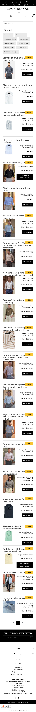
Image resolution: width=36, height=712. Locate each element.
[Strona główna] (18, 8)
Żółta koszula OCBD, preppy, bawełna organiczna (16, 550)
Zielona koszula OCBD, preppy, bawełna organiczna (17, 527)
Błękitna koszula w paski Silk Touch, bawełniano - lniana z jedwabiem (15, 416)
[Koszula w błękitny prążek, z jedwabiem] (9, 607)
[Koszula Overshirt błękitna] (9, 583)
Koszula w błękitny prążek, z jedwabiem (15, 599)
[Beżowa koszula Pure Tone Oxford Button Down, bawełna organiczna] (9, 258)
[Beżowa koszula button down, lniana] (9, 456)
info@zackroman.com (18, 672)
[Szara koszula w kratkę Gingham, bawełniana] (9, 70)
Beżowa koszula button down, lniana (16, 445)
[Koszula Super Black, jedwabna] (9, 173)
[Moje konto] (25, 16)
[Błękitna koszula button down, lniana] (9, 201)
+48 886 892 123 (18, 687)
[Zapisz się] (31, 637)
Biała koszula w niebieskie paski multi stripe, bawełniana (17, 113)
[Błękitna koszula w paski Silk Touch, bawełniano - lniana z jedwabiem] (9, 429)
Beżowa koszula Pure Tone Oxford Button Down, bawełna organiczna (17, 245)
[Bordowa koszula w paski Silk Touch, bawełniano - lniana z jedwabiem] (9, 370)
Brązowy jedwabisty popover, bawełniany (16, 301)
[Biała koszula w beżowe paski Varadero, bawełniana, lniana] (9, 340)
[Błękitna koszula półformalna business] (9, 149)
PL (17, 12)
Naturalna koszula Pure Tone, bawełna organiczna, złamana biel (18, 274)
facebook (15, 698)
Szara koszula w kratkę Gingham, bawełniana (17, 59)
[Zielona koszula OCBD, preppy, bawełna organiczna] (9, 536)
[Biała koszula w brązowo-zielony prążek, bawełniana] (9, 98)
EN (19, 12)
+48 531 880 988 (18, 669)
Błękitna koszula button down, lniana (16, 189)
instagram (18, 698)
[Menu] (3, 16)
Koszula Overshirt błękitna (15, 572)
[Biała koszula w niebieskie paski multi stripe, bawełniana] (9, 125)
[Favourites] (18, 16)
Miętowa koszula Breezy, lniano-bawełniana (17, 216)
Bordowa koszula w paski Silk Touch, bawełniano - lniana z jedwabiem (16, 357)
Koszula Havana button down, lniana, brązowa (16, 472)
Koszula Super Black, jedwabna (17, 162)
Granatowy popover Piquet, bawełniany (15, 500)
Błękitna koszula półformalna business (16, 141)
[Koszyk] (32, 16)
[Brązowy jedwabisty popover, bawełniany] (9, 313)
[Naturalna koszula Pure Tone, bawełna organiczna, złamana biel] (9, 285)
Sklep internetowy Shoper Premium (18, 711)
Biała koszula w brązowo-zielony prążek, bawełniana (17, 86)
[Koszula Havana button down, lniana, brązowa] (9, 484)
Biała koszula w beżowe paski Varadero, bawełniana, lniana (16, 328)
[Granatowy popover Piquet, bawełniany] (9, 511)
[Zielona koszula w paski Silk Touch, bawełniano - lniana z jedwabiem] (9, 399)
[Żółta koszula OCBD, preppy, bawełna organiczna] (9, 558)
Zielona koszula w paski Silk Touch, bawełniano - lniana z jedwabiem (15, 386)
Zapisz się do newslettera (23, 2)
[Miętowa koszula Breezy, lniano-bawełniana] (9, 228)
